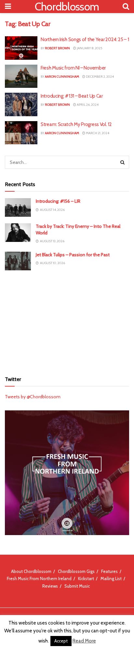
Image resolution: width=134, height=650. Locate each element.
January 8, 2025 (89, 48)
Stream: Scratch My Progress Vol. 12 (76, 124)
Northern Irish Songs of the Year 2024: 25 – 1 (85, 39)
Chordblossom (67, 6)
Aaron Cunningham (62, 76)
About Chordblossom (31, 571)
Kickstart (86, 578)
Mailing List (111, 578)
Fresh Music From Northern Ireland (39, 578)
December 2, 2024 (99, 76)
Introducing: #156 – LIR (58, 201)
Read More (84, 641)
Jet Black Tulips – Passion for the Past (73, 255)
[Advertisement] (67, 321)
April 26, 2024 (87, 105)
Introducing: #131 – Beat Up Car (72, 96)
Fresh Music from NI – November (73, 68)
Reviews (50, 586)
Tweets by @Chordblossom (32, 397)
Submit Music (77, 586)
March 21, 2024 (97, 133)
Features (109, 571)
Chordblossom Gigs (76, 571)
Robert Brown (57, 48)
